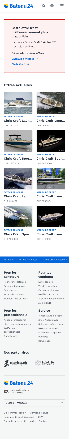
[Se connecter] (52, 5)
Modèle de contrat (48, 294)
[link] (18, 110)
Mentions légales (39, 412)
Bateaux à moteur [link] (23, 58)
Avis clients (44, 302)
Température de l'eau (50, 315)
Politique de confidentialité (19, 417)
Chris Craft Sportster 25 (23, 234)
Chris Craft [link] (19, 64)
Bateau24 (9, 259)
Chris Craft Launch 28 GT (23, 196)
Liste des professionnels (17, 324)
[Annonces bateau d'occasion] (18, 6)
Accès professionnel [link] (15, 320)
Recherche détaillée (15, 282)
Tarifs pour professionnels (12, 330)
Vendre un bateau (48, 286)
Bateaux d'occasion (14, 286)
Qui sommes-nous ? (15, 412)
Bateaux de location (49, 328)
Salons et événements (50, 324)
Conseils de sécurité (15, 421)
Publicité (43, 336)
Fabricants (10, 290)
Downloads (44, 341)
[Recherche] (44, 6)
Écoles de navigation (49, 332)
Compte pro (10, 336)
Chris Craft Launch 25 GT (23, 121)
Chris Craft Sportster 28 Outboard (31, 158)
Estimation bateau (48, 290)
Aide (32, 421)
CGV (40, 417)
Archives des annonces (51, 298)
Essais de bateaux (14, 294)
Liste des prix (45, 282)
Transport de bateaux (16, 298)
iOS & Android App (48, 320)
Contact (43, 421)
